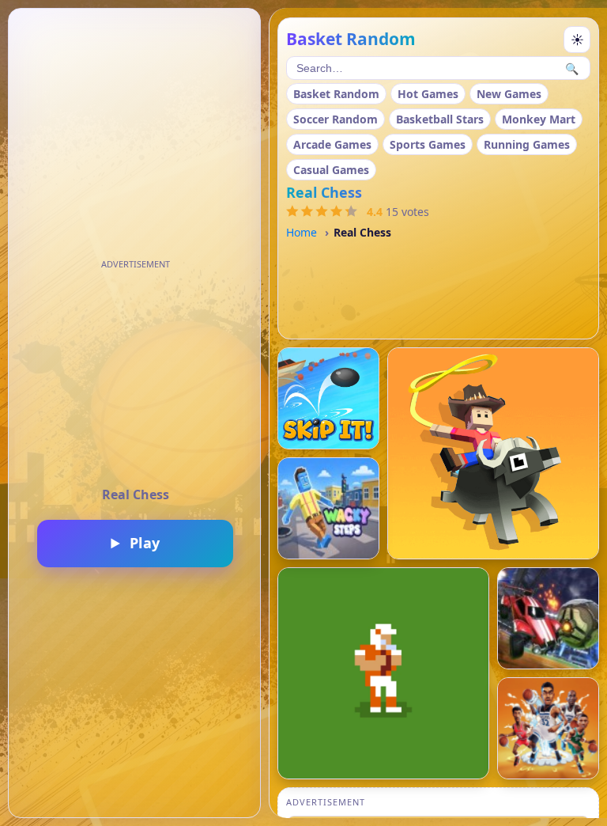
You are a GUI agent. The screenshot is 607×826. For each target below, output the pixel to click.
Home (301, 232)
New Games (509, 93)
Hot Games (428, 93)
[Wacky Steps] (328, 508)
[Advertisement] (135, 373)
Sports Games (428, 144)
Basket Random (336, 93)
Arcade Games (332, 144)
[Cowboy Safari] (493, 453)
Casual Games (331, 169)
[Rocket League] (548, 618)
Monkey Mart (538, 119)
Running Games (527, 144)
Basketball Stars (440, 119)
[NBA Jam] (548, 728)
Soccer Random (335, 119)
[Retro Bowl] (383, 673)
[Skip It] (328, 398)
